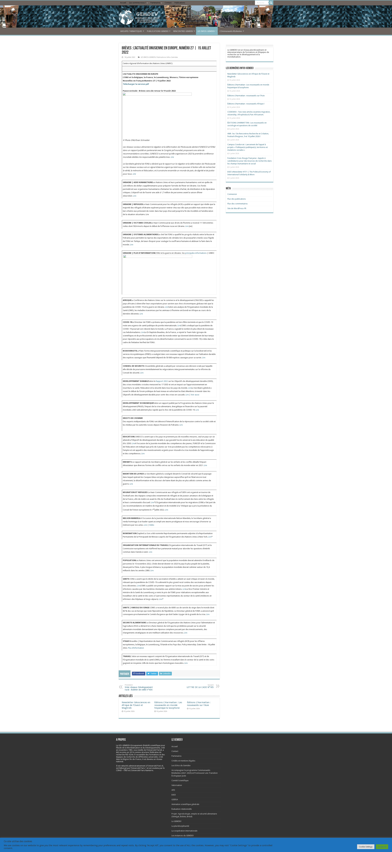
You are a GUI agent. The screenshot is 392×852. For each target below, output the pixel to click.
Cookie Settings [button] (366, 847)
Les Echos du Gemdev (181, 765)
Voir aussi (195, 395)
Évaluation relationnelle (182, 809)
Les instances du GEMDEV (183, 835)
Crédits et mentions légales (183, 761)
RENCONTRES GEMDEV (183, 31)
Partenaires (155, 3)
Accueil (123, 3)
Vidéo (151, 525)
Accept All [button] (382, 847)
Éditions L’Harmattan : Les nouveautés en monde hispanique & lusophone (168, 705)
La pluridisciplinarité (180, 826)
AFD (173, 790)
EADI (174, 795)
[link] (125, 750)
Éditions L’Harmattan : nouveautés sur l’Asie (199, 704)
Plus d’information (136, 648)
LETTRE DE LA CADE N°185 (200, 686)
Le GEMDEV (176, 821)
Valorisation (177, 785)
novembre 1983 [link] (125, 750)
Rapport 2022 (162, 381)
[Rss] (246, 3)
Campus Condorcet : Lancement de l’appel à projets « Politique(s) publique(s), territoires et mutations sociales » (247, 147)
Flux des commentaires (237, 203)
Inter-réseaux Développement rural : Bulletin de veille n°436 (139, 687)
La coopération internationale (184, 831)
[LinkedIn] (249, 3)
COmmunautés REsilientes (231, 31)
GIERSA (175, 799)
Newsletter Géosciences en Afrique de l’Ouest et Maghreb (136, 705)
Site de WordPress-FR (236, 208)
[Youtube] (252, 3)
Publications (180, 3)
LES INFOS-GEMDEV (206, 31)
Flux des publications (236, 199)
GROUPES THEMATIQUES (131, 31)
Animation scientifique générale (185, 804)
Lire (172, 157)
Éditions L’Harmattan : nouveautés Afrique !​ (245, 104)
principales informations (196, 253)
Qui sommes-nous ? (137, 3)
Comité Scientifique (180, 780)
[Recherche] (271, 2)
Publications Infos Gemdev (167, 57)
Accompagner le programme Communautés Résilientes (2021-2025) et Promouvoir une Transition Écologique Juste (195, 773)
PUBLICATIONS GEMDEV (157, 31)
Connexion (232, 194)
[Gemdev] (196, 17)
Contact (168, 3)
